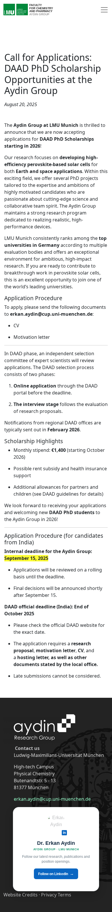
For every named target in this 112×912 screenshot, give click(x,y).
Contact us (27, 748)
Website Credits (20, 895)
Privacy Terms (56, 895)
